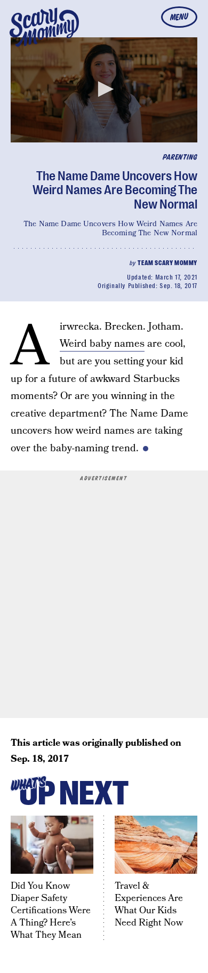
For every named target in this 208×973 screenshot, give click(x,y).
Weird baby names (102, 344)
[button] (104, 89)
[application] (104, 89)
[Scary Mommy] (44, 27)
